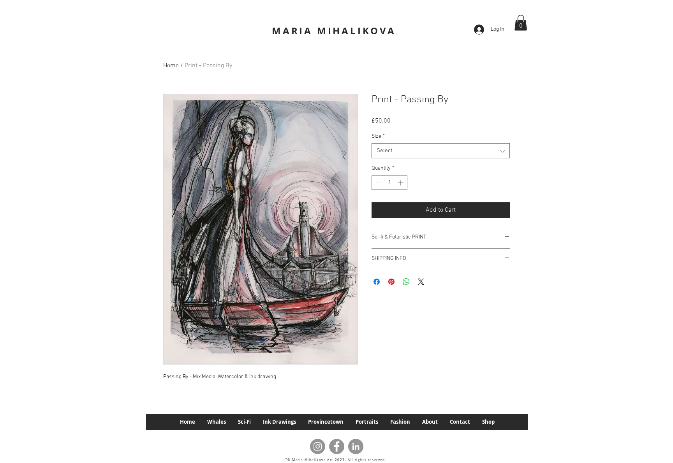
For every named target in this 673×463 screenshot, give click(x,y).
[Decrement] (377, 182)
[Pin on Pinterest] (391, 281)
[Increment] (401, 182)
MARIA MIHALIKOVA (334, 30)
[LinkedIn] (355, 446)
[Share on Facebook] (376, 281)
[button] (520, 23)
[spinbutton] (389, 182)
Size (378, 136)
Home (171, 66)
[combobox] (441, 150)
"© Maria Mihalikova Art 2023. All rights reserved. (336, 460)
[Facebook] (336, 446)
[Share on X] (421, 281)
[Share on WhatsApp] (406, 281)
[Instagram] (317, 446)
